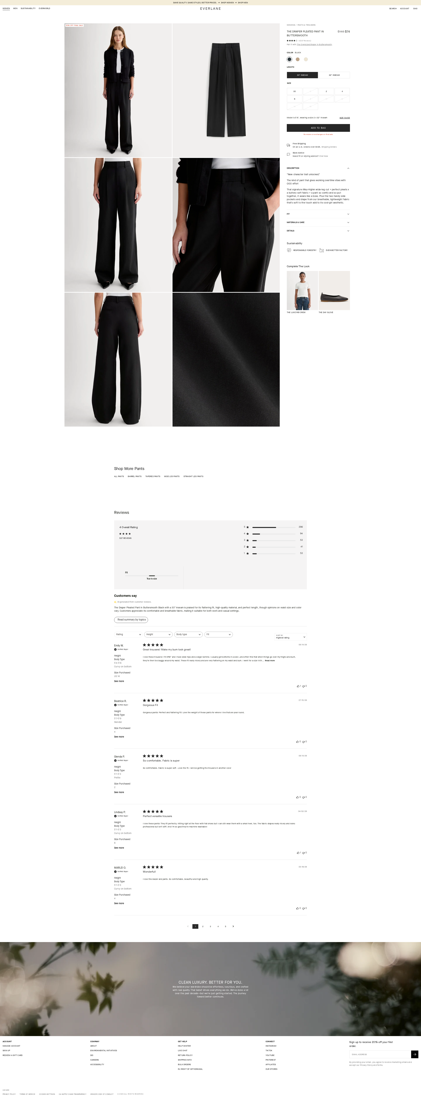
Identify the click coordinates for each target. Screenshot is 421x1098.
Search (393, 8)
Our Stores (271, 1069)
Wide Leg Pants (171, 476)
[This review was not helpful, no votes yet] (303, 686)
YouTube (270, 1055)
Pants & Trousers (306, 25)
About (93, 1046)
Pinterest (271, 1060)
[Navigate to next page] (233, 926)
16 (314, 107)
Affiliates (271, 1064)
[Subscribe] (414, 1054)
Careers (94, 1060)
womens (291, 25)
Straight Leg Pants (193, 476)
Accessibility (97, 1064)
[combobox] (128, 636)
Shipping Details (329, 147)
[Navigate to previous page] (188, 926)
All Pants (119, 476)
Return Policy (185, 1055)
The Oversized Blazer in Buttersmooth (314, 44)
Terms (380, 1065)
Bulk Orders (184, 1064)
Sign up (6, 1050)
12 (345, 99)
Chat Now (323, 156)
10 (329, 99)
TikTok (269, 1050)
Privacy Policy (366, 1065)
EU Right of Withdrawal (190, 1069)
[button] (415, 8)
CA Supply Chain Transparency (72, 1094)
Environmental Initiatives (103, 1050)
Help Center (184, 1046)
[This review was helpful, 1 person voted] (298, 686)
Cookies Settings (47, 1094)
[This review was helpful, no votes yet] (297, 741)
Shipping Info (185, 1060)
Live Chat (182, 1050)
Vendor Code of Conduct (101, 1094)
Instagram (271, 1046)
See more (119, 681)
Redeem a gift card (13, 1055)
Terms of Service (27, 1094)
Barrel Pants (134, 476)
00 (294, 91)
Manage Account (11, 1046)
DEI (91, 1055)
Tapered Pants (152, 476)
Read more (270, 660)
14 (298, 107)
